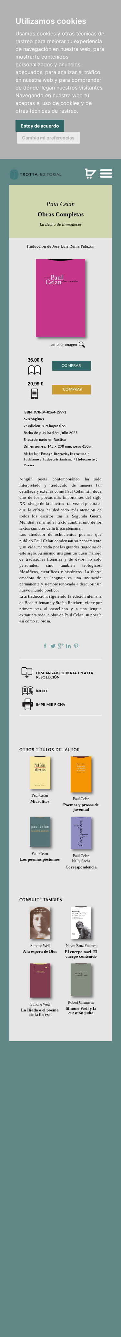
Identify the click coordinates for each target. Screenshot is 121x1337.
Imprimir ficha (50, 704)
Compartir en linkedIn (68, 646)
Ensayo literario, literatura (64, 454)
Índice (42, 691)
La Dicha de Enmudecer (61, 224)
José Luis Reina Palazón (73, 246)
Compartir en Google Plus (61, 646)
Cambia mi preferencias (48, 137)
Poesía (29, 465)
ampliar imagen (64, 344)
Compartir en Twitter (53, 646)
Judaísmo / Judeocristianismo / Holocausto (59, 459)
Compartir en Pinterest (76, 646)
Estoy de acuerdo (40, 125)
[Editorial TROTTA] (35, 177)
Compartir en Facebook (45, 646)
